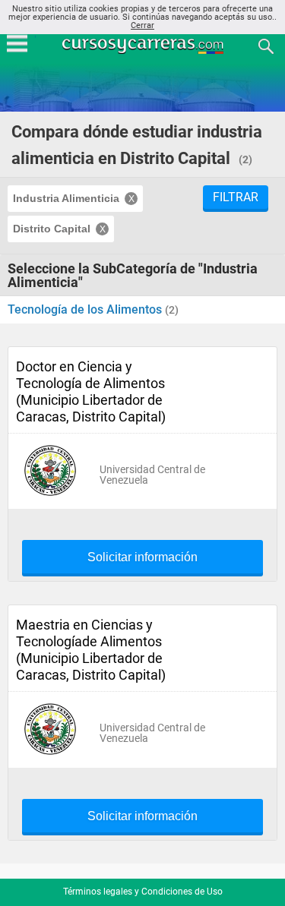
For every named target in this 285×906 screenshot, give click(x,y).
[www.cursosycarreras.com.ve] (144, 45)
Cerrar (142, 25)
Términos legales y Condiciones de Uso (143, 891)
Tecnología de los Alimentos (86, 309)
